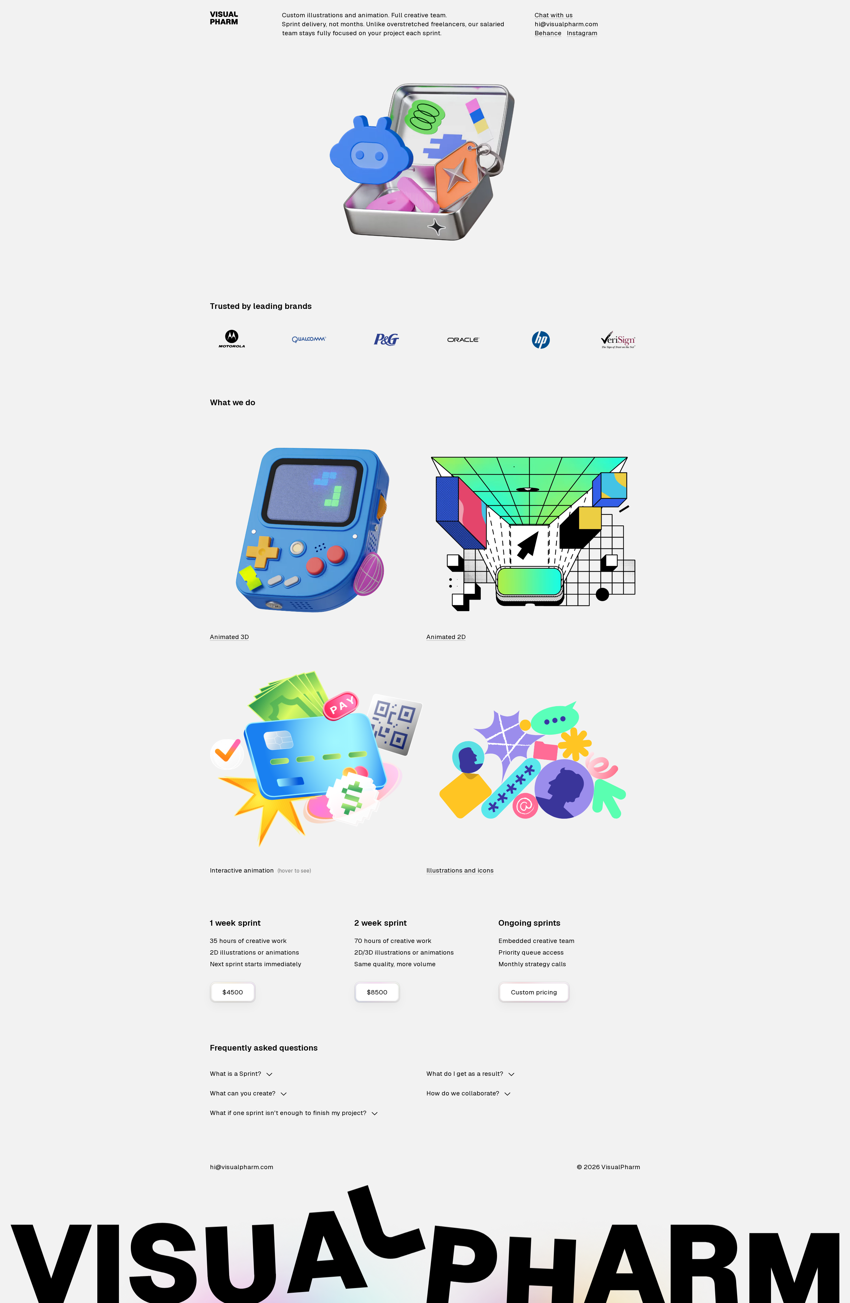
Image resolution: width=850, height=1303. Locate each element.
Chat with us (554, 15)
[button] (307, 1073)
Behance (548, 33)
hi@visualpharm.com (566, 24)
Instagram (582, 33)
